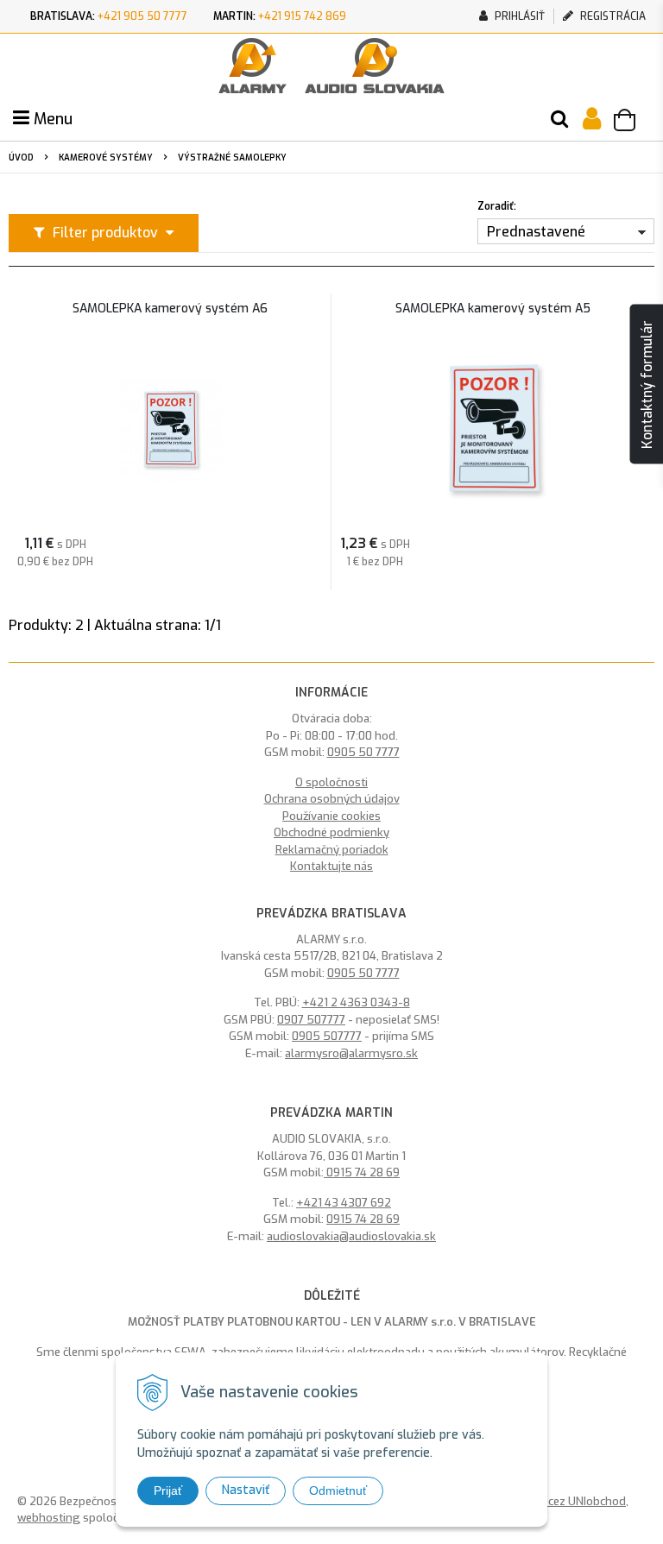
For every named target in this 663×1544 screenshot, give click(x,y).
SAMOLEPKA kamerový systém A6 (170, 309)
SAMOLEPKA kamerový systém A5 (492, 309)
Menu (51, 119)
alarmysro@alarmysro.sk (351, 1053)
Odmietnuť (338, 1490)
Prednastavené (536, 232)
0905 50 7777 (363, 752)
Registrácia (612, 16)
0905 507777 (327, 1036)
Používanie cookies (331, 816)
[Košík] (633, 122)
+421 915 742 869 (302, 16)
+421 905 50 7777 (142, 16)
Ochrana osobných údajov (332, 798)
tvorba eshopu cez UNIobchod (547, 1501)
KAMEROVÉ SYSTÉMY (106, 157)
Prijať (168, 1490)
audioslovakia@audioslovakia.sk (351, 1236)
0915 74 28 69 (362, 1172)
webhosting (48, 1517)
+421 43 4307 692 (343, 1202)
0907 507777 (311, 1019)
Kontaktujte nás (331, 866)
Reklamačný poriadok (331, 849)
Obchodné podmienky (331, 832)
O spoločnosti (331, 782)
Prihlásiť (518, 16)
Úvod (21, 157)
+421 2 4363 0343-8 (356, 1002)
